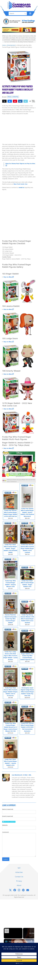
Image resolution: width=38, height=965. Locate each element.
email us (21, 187)
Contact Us (19, 877)
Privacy (19, 881)
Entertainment (11, 45)
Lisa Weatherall (17, 775)
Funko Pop (15, 96)
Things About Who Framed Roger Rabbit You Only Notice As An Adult (19, 941)
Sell (19, 868)
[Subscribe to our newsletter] (27, 890)
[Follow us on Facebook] (15, 890)
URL (30, 775)
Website (5, 825)
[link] (6, 941)
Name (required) (7, 809)
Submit (5, 859)
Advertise (19, 872)
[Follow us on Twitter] (10, 890)
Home (4, 45)
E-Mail (25, 775)
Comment (5, 832)
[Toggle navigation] (30, 13)
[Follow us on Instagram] (19, 890)
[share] (31, 941)
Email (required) (7, 816)
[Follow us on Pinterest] (23, 890)
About (19, 885)
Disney (9, 96)
